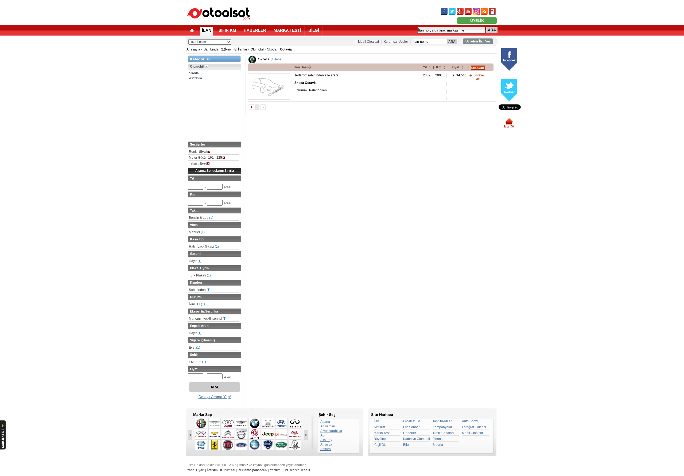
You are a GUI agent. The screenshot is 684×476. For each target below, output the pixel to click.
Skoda (272, 49)
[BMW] (254, 423)
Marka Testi (382, 433)
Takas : (198, 163)
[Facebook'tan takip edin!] (444, 11)
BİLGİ (313, 30)
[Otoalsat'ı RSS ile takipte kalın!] (484, 11)
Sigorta (438, 445)
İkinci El (197, 304)
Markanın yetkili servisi (208, 319)
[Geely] (254, 444)
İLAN (206, 30)
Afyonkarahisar (331, 431)
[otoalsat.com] (218, 13)
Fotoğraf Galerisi (474, 427)
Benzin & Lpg (201, 218)
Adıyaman (327, 426)
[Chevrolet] (214, 434)
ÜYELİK (477, 20)
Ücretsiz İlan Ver (477, 41)
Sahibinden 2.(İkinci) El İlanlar (225, 49)
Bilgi (406, 445)
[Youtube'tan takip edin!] (468, 11)
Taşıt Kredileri (442, 421)
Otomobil (257, 49)
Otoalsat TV (411, 421)
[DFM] (254, 434)
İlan (376, 421)
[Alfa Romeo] (201, 423)
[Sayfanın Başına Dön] (511, 123)
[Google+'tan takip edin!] (460, 11)
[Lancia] (268, 444)
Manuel (197, 232)
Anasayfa (193, 49)
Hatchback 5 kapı (204, 246)
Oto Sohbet (411, 427)
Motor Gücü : (205, 157)
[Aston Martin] (214, 423)
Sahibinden (200, 290)
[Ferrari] (214, 444)
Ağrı (323, 435)
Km (438, 67)
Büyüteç (380, 439)
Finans (437, 439)
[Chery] (201, 434)
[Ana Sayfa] (192, 30)
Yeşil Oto (380, 445)
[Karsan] (281, 434)
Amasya (326, 444)
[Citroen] (228, 434)
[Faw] (201, 444)
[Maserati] (295, 444)
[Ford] (241, 444)
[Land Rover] (281, 444)
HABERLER (255, 30)
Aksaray (326, 440)
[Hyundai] (281, 423)
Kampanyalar (442, 427)
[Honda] (268, 423)
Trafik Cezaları (443, 433)
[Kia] (295, 434)
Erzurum (197, 362)
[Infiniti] (295, 423)
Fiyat (455, 67)
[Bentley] (241, 423)
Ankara (325, 449)
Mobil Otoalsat (368, 42)
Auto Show (470, 421)
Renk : (198, 152)
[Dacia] (241, 434)
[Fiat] (228, 444)
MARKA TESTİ (287, 30)
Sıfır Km (379, 427)
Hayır (195, 261)
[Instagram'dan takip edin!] (476, 11)
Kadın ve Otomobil (416, 439)
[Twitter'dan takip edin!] (452, 11)
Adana (325, 422)
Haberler (409, 433)
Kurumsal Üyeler (396, 42)
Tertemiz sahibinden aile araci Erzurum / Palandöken (316, 82)
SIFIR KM (227, 30)
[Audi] (228, 423)
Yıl (425, 67)
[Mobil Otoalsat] (492, 11)
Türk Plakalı (200, 275)
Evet (194, 347)
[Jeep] (268, 434)
